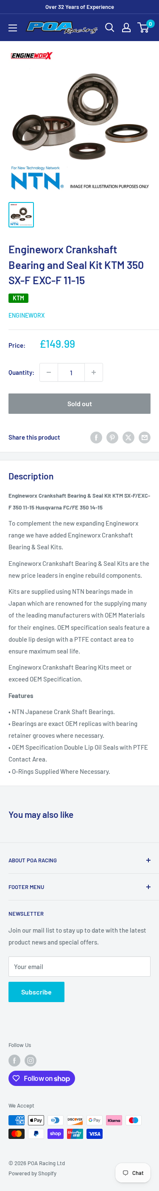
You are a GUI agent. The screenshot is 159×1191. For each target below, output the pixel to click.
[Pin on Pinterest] (112, 437)
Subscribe (36, 992)
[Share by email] (145, 437)
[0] (143, 27)
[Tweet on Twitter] (128, 437)
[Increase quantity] (94, 372)
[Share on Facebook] (96, 437)
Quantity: (21, 372)
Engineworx (26, 315)
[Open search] (109, 27)
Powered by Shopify (32, 1173)
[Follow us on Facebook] (14, 1060)
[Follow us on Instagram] (30, 1060)
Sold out (79, 403)
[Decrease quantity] (49, 372)
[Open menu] (12, 28)
